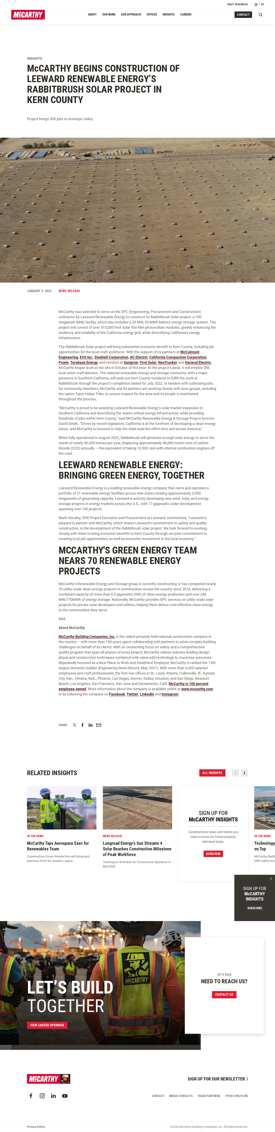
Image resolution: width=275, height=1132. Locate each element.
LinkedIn (147, 694)
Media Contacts (181, 1096)
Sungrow (131, 362)
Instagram (170, 694)
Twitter (132, 694)
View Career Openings (47, 1025)
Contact (243, 15)
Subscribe (213, 854)
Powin (64, 362)
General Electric (198, 362)
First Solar (148, 362)
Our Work (108, 14)
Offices (152, 14)
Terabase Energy (84, 362)
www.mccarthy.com (197, 689)
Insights (169, 14)
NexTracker (167, 362)
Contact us (224, 995)
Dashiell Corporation (111, 357)
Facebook (117, 694)
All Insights (212, 773)
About (92, 14)
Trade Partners (208, 1096)
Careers (185, 14)
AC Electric (139, 357)
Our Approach (131, 14)
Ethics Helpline (236, 1096)
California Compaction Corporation (177, 357)
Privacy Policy (36, 1126)
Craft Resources (237, 4)
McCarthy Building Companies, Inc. (87, 636)
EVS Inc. (86, 357)
